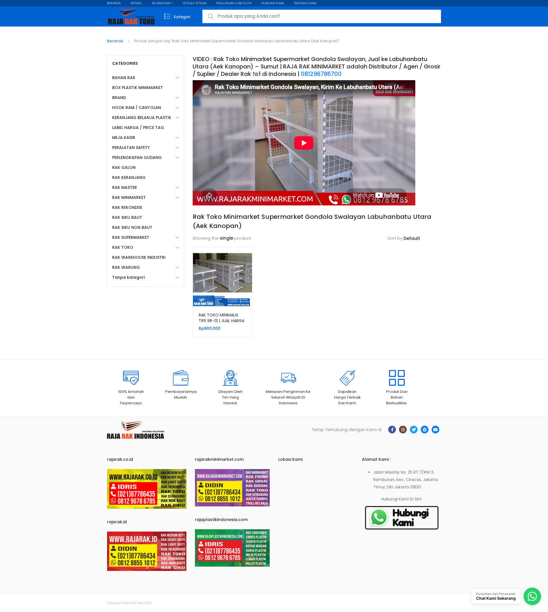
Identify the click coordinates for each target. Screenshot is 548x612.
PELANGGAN (161, 3)
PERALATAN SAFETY (131, 147)
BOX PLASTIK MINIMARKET (137, 87)
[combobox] (321, 16)
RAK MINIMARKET (129, 197)
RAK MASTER (124, 187)
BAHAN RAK (123, 77)
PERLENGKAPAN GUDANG (137, 157)
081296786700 (321, 74)
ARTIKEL (136, 3)
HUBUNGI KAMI (272, 3)
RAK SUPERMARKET (130, 237)
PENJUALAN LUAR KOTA (233, 3)
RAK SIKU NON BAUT (132, 227)
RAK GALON (124, 167)
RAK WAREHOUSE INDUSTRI (139, 257)
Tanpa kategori (128, 277)
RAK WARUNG (126, 267)
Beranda (115, 41)
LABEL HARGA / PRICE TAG (138, 127)
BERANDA (114, 3)
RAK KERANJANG (129, 177)
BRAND (119, 97)
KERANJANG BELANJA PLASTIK (141, 117)
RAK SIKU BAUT (127, 217)
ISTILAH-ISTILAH (195, 3)
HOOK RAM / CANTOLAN (136, 107)
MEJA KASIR (123, 137)
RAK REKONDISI (127, 207)
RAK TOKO (122, 247)
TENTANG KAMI (305, 3)
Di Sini (415, 499)
